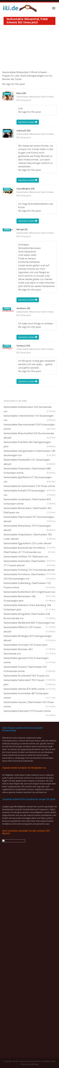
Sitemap (35, 1064)
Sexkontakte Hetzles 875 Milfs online (29, 688)
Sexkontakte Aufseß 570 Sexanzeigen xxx (29, 492)
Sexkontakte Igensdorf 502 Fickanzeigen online (29, 660)
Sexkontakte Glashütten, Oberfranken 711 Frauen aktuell (29, 563)
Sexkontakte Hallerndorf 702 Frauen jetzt (29, 682)
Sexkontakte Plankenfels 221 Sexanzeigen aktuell (29, 462)
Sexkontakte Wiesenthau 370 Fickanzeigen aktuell (29, 528)
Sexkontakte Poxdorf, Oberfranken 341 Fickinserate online (29, 669)
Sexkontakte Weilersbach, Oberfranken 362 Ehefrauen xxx (29, 510)
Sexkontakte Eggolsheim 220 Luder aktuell (29, 544)
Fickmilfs (46, 1061)
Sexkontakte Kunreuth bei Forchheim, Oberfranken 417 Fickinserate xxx (29, 550)
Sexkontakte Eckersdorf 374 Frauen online (29, 711)
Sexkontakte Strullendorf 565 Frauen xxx (29, 676)
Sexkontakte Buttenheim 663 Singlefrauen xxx (29, 592)
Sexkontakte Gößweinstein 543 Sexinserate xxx (29, 409)
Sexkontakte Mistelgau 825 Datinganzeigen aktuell (29, 638)
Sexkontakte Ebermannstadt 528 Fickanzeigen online (29, 426)
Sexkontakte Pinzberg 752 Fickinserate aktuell (29, 570)
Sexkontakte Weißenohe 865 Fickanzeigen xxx (29, 623)
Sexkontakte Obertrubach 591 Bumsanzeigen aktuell (29, 519)
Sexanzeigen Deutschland (30, 1061)
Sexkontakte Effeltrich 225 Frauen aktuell (29, 629)
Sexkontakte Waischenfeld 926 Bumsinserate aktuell (29, 435)
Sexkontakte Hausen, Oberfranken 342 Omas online (29, 704)
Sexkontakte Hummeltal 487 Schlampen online (29, 695)
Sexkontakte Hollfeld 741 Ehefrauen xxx (29, 557)
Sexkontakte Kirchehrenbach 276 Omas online (29, 486)
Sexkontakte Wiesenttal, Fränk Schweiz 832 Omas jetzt (35, 98)
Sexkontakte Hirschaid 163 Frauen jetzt (29, 645)
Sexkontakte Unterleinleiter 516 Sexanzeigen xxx (29, 418)
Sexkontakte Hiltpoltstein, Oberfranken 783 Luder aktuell (29, 536)
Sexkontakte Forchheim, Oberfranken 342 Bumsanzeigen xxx (29, 576)
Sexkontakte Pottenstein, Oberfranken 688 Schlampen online (29, 470)
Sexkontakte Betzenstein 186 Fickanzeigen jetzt (29, 598)
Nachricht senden (26, 122)
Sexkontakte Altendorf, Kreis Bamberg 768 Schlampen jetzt (29, 607)
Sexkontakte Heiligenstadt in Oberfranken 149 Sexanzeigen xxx (29, 453)
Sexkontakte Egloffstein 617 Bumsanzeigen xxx (29, 479)
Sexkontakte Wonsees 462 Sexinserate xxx (29, 651)
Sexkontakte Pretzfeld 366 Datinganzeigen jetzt (29, 444)
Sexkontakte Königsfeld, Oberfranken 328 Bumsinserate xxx (29, 616)
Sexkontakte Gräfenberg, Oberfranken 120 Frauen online (29, 585)
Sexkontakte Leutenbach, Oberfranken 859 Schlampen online (29, 501)
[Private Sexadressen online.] (19, 8)
